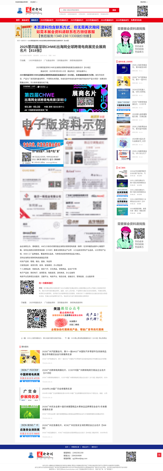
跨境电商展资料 (76, 303)
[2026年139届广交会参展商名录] (30, 400)
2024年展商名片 (107, 20)
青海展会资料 (105, 14)
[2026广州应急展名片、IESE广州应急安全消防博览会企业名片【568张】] (30, 437)
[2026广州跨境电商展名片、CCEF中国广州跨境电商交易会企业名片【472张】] (30, 381)
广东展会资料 (49, 303)
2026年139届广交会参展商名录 (57, 389)
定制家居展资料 (72, 14)
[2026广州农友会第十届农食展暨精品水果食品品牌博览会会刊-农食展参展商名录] (30, 418)
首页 (18, 20)
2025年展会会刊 (92, 20)
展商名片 (34, 20)
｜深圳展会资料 (61, 60)
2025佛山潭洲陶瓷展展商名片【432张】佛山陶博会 (89, 338)
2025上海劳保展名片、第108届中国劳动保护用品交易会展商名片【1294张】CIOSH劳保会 (58, 338)
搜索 (114, 10)
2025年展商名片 (77, 20)
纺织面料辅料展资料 (93, 14)
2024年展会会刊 (122, 20)
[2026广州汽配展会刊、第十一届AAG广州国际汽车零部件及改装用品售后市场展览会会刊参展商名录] (30, 363)
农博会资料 (82, 14)
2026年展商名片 (62, 20)
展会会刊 (25, 20)
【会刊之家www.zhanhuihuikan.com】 (67, 469)
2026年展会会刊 (46, 20)
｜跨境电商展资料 (75, 60)
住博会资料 (62, 14)
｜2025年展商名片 (34, 60)
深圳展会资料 (62, 303)
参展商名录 (75, 447)
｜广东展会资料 (48, 60)
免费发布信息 (136, 20)
